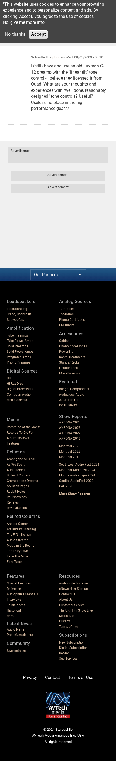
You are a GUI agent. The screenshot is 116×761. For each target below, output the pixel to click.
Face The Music (18, 556)
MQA (10, 616)
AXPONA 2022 (70, 433)
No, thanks (15, 34)
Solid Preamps (17, 346)
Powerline (66, 352)
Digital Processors (20, 389)
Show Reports (73, 416)
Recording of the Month (24, 427)
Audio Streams (17, 540)
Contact (52, 677)
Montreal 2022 (69, 451)
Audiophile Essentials (22, 594)
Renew (64, 653)
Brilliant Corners (18, 475)
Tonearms (66, 314)
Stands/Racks (69, 362)
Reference (14, 589)
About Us (66, 600)
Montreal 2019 (69, 457)
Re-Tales (13, 502)
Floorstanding (17, 309)
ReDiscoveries (17, 497)
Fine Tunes (14, 562)
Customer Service (71, 605)
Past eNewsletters (20, 635)
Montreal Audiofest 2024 (77, 470)
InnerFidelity (68, 405)
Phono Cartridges (72, 320)
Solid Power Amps (20, 352)
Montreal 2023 (69, 446)
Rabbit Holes (16, 492)
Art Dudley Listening (21, 529)
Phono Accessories (73, 346)
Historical (14, 610)
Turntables (66, 309)
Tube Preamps (17, 335)
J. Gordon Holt (69, 400)
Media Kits (66, 616)
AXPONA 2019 (70, 438)
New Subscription (72, 642)
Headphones (68, 368)
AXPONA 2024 (70, 422)
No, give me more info (24, 22)
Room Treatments (72, 357)
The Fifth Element (19, 535)
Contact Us (67, 594)
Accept (38, 34)
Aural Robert (16, 470)
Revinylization (17, 508)
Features (13, 443)
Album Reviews (18, 438)
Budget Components (74, 389)
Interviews (14, 600)
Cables (64, 341)
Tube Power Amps (20, 341)
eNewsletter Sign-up (73, 589)
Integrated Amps (19, 357)
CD (9, 378)
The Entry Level (18, 551)
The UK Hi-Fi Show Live (76, 610)
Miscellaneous (69, 373)
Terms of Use (68, 627)
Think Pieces (16, 605)
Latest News (19, 623)
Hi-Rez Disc (15, 384)
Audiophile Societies (73, 583)
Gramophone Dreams (22, 481)
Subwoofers (15, 320)
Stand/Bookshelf (19, 314)
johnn (56, 57)
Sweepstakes (16, 651)
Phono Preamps (18, 362)
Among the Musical (21, 459)
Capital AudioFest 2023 (76, 481)
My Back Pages (18, 486)
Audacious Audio (71, 394)
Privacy (64, 621)
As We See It (16, 464)
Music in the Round (21, 545)
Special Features (19, 583)
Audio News (15, 629)
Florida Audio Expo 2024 (77, 475)
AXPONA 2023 (70, 428)
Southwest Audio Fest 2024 (79, 464)
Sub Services (68, 659)
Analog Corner (17, 524)
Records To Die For (20, 433)
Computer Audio (19, 394)
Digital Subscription (73, 648)
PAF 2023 (66, 486)
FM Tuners (66, 325)
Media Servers (17, 400)
